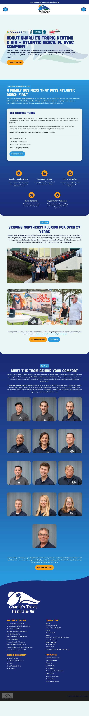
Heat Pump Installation (14, 629)
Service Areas (50, 673)
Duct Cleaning (11, 669)
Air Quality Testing (12, 658)
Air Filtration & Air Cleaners (15, 661)
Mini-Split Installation (13, 634)
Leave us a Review (51, 660)
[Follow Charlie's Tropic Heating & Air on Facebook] (60, 649)
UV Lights (10, 663)
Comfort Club (50, 666)
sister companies (49, 560)
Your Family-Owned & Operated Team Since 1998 (44, 2)
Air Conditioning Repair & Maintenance (18, 626)
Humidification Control (14, 666)
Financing (49, 663)
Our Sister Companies (52, 676)
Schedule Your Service (52, 658)
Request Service (17, 154)
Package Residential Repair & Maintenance (20, 647)
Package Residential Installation (16, 645)
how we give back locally (33, 560)
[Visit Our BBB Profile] (37, 32)
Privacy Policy (50, 679)
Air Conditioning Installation (15, 623)
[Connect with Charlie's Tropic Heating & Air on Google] (57, 649)
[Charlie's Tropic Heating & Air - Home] (44, 9)
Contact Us (54, 339)
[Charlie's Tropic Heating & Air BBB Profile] (68, 649)
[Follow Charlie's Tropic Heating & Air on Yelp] (63, 649)
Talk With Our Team (44, 567)
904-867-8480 (38, 339)
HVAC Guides (50, 668)
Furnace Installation (13, 639)
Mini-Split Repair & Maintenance (17, 637)
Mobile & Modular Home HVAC (16, 650)
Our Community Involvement (55, 671)
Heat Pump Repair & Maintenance (17, 631)
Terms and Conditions (52, 681)
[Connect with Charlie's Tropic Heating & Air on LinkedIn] (66, 649)
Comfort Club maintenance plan (71, 560)
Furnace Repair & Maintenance (16, 642)
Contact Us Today (15, 62)
